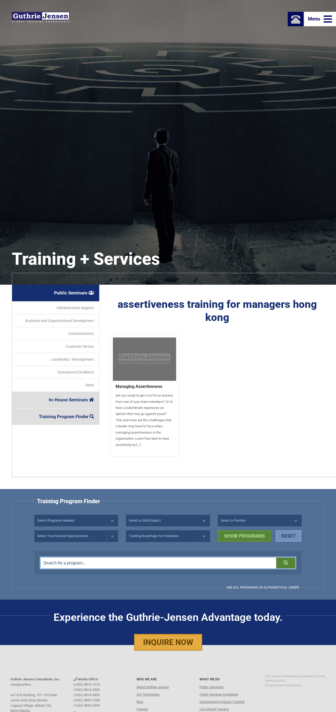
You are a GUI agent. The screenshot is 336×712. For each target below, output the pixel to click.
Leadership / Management (72, 359)
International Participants (218, 708)
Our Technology (148, 686)
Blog (139, 694)
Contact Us (144, 708)
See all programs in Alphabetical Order (263, 587)
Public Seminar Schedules (219, 686)
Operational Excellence (75, 372)
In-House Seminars (69, 399)
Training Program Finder (64, 416)
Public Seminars (71, 292)
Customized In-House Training (222, 694)
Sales (89, 385)
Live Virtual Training (214, 701)
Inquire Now (168, 642)
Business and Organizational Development (59, 321)
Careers (142, 701)
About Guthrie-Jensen (152, 679)
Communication (81, 333)
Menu (314, 19)
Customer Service (80, 346)
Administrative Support (75, 308)
